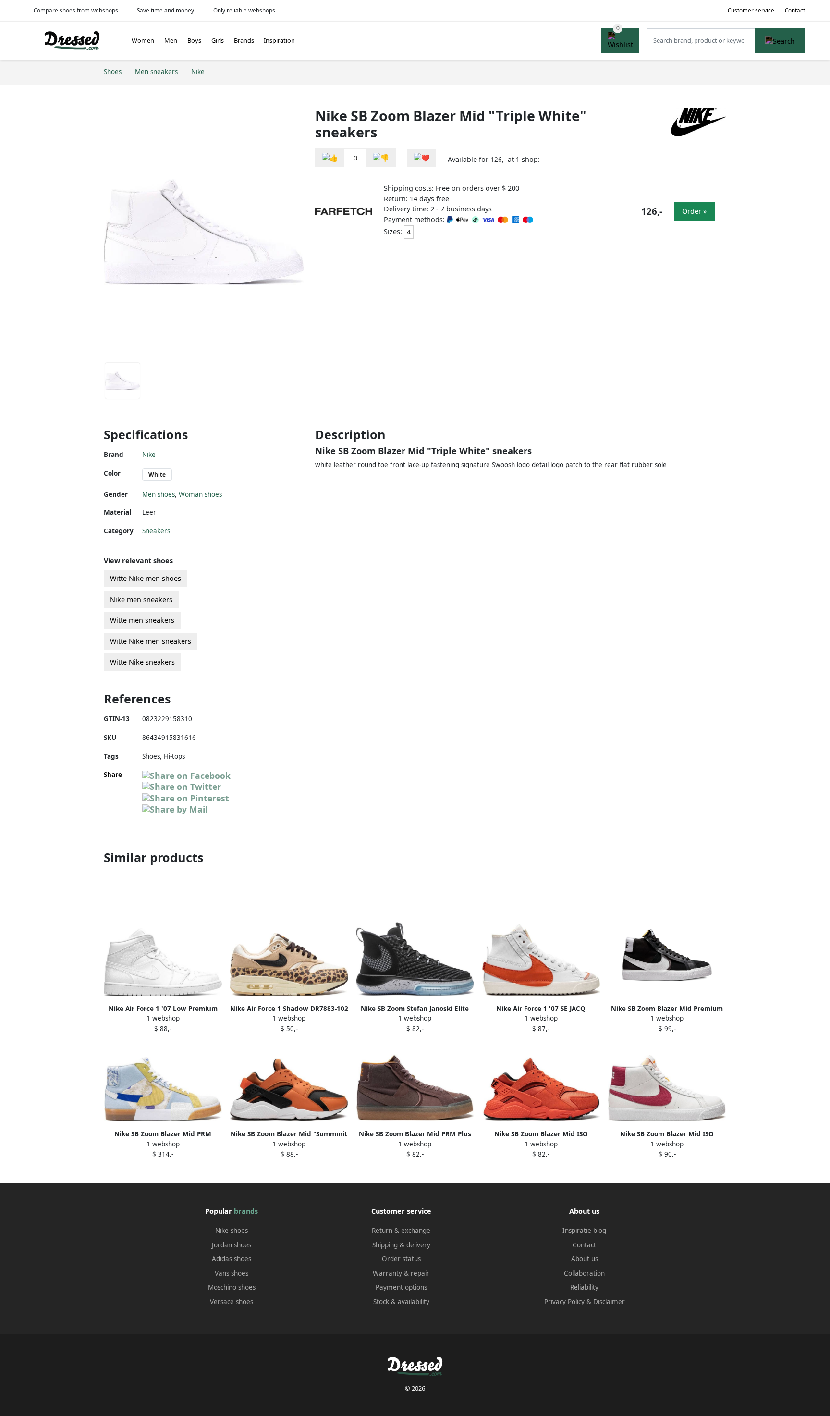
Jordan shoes (231, 1245)
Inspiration (279, 40)
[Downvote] (380, 158)
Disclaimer (609, 1301)
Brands (244, 40)
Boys (194, 40)
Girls (217, 40)
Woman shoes (200, 494)
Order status (401, 1259)
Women (143, 40)
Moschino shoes (232, 1287)
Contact (795, 10)
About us (584, 1259)
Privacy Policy (564, 1301)
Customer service (751, 10)
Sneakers (156, 531)
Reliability (584, 1287)
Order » (694, 211)
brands (246, 1211)
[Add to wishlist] (421, 158)
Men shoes (158, 494)
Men (170, 40)
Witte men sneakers (142, 620)
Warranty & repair (401, 1273)
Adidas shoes (231, 1259)
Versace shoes (231, 1301)
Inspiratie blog (584, 1230)
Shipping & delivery (401, 1245)
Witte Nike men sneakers (150, 641)
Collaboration (584, 1273)
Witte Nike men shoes (145, 578)
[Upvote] (330, 158)
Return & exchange (401, 1230)
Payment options (401, 1287)
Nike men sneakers (141, 599)
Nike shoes (231, 1230)
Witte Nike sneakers (142, 661)
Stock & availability (401, 1301)
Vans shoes (231, 1273)
